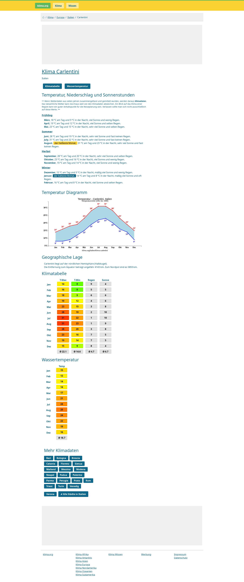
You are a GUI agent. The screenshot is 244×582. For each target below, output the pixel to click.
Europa (60, 17)
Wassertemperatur (77, 86)
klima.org (42, 5)
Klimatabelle (52, 86)
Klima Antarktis (84, 557)
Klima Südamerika (85, 574)
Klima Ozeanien (84, 571)
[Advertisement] (122, 44)
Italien (70, 17)
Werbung (146, 554)
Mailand (51, 469)
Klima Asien (82, 561)
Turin (61, 486)
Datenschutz (181, 557)
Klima (51, 17)
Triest (49, 486)
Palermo (77, 475)
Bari (48, 458)
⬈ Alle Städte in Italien (73, 494)
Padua (63, 475)
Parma (50, 480)
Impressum (180, 554)
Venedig (74, 486)
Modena (80, 469)
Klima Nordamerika (86, 567)
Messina (66, 469)
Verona (50, 494)
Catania (50, 463)
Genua (78, 463)
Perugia (63, 480)
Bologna (61, 458)
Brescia (76, 458)
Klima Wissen (115, 554)
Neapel (50, 475)
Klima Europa (83, 564)
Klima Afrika (82, 554)
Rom (88, 480)
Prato (77, 480)
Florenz (65, 463)
